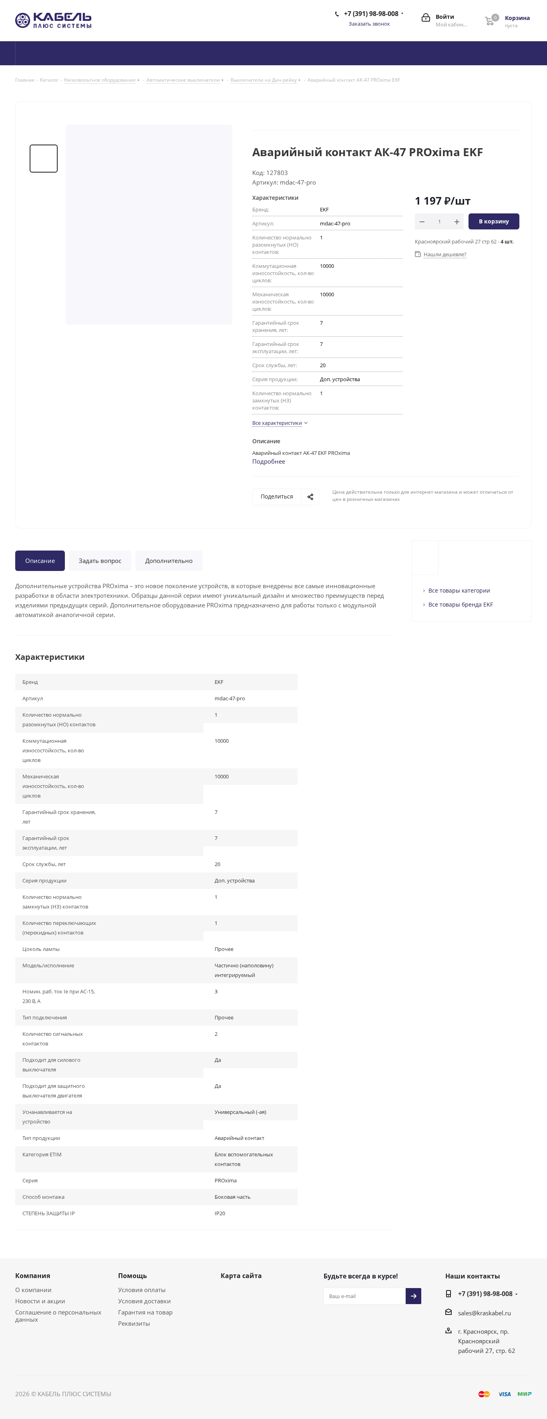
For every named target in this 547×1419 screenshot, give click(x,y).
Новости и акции (40, 1301)
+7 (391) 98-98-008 (371, 13)
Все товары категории (459, 590)
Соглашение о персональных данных (58, 1315)
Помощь (132, 1275)
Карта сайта (241, 1275)
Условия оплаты (142, 1290)
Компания (32, 1275)
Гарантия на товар (145, 1312)
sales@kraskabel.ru (484, 1313)
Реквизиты (134, 1323)
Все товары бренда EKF (460, 604)
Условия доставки (144, 1301)
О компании (33, 1290)
